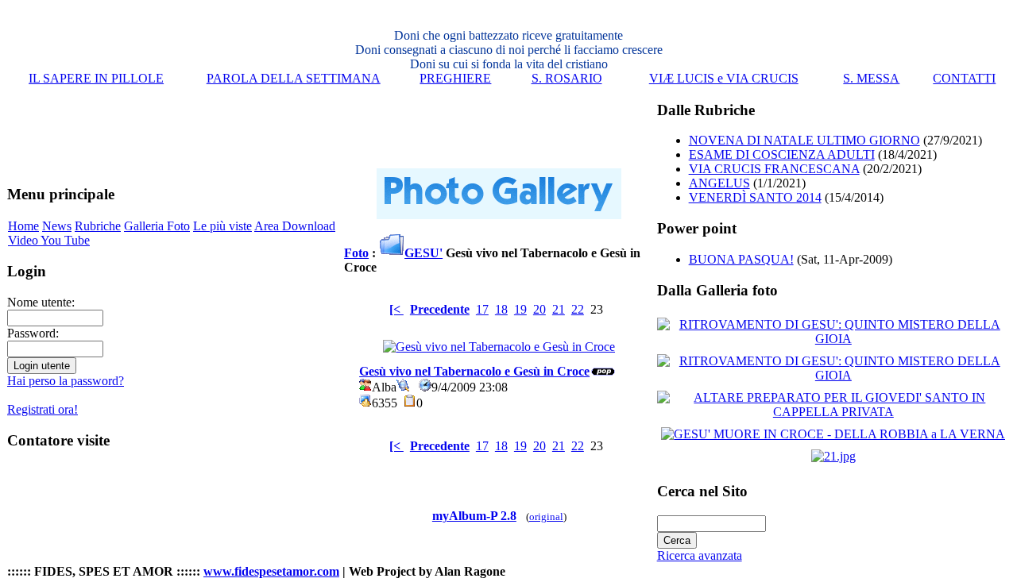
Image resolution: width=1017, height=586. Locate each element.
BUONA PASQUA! (741, 259)
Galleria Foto (157, 226)
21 (558, 309)
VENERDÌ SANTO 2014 (755, 197)
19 (520, 309)
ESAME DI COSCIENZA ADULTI (782, 154)
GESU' (423, 253)
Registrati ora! (42, 409)
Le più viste (222, 226)
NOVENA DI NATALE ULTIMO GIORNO (804, 140)
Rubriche (98, 226)
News (57, 226)
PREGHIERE (455, 78)
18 (501, 309)
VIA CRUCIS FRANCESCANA (774, 168)
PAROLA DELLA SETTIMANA (294, 78)
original (546, 516)
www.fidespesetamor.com (271, 571)
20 (539, 309)
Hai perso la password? (65, 380)
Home (23, 226)
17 (482, 309)
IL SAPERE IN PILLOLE (96, 78)
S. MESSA (871, 78)
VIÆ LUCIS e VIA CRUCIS (724, 78)
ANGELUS (719, 183)
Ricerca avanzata (699, 555)
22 (577, 309)
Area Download (294, 226)
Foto (356, 253)
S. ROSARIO (567, 78)
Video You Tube (49, 240)
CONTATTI (964, 78)
